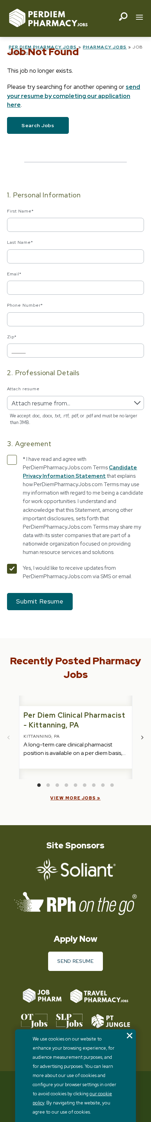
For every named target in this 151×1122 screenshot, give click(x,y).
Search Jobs (37, 125)
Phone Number (25, 305)
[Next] (142, 737)
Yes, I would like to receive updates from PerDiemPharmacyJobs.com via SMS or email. (77, 572)
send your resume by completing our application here (73, 96)
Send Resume (75, 961)
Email (14, 274)
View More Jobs (73, 798)
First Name (20, 211)
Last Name (20, 242)
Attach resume (23, 389)
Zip (12, 337)
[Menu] (139, 18)
